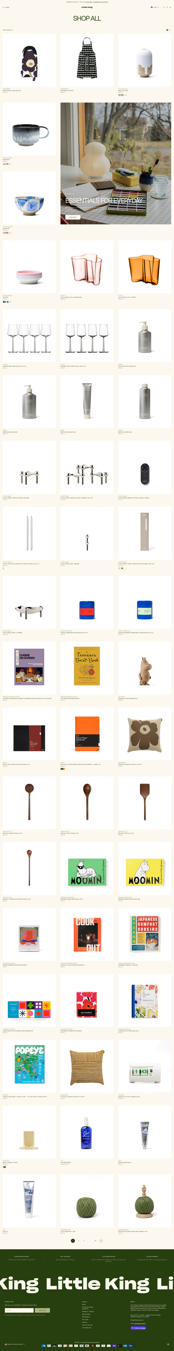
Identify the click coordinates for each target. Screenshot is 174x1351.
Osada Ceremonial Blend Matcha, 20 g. (74, 632)
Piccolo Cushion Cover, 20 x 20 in (72, 1096)
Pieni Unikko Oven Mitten (12, 90)
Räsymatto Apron (67, 90)
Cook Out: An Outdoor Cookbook (72, 965)
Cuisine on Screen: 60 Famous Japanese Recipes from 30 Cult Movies (27, 698)
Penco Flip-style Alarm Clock (129, 1096)
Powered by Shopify (93, 1342)
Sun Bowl (6, 228)
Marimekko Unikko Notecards (71, 1031)
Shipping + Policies (88, 1311)
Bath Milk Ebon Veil (125, 432)
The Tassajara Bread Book (70, 698)
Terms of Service (87, 1325)
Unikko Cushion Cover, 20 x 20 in (129, 764)
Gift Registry (86, 1317)
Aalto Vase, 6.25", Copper (127, 297)
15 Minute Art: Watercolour (128, 1031)
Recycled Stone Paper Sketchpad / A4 (16, 764)
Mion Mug (6, 159)
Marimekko (7, 89)
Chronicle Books (9, 963)
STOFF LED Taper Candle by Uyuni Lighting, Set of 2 (21, 564)
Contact (84, 1301)
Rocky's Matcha (66, 631)
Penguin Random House (11, 697)
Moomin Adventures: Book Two (72, 899)
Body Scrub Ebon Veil (68, 432)
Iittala (63, 295)
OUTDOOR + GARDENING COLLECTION (97, 2)
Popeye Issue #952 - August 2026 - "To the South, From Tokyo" (25, 1096)
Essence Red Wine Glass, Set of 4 (14, 366)
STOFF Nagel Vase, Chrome (70, 564)
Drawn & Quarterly (68, 897)
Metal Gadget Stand (10, 1162)
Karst (5, 762)
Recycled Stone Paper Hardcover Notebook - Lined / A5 (80, 764)
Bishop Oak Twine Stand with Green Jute (132, 1231)
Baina (120, 364)
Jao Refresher (66, 1162)
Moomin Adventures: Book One (129, 899)
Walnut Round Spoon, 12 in (12, 833)
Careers (84, 1322)
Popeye (5, 1095)
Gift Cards (85, 1319)
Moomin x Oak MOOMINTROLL (128, 698)
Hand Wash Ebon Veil (10, 432)
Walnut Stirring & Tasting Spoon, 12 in (16, 899)
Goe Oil (5, 1231)
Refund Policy (86, 1314)
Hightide (6, 1161)
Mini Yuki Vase (123, 90)
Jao (62, 1161)
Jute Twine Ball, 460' (68, 1231)
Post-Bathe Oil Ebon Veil (127, 366)
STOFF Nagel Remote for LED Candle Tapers (133, 498)
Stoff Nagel (7, 496)
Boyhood (121, 697)
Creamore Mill (66, 1230)
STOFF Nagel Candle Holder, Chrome (16, 498)
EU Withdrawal (86, 1327)
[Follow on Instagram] (168, 1344)
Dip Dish (5, 297)
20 (95, 1240)
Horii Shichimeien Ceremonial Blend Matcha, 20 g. (136, 632)
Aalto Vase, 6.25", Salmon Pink (71, 297)
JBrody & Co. (7, 831)
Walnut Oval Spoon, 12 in (69, 833)
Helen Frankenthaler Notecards (15, 965)
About (84, 1304)
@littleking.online (140, 1323)
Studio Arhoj (123, 89)
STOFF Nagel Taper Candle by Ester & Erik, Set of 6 (136, 564)
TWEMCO (121, 1095)
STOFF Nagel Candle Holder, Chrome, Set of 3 (77, 498)
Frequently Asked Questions (87, 1308)
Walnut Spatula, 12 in (126, 833)
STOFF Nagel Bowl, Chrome (12, 632)
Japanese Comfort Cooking (128, 965)
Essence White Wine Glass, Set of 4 (73, 366)
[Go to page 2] (101, 1241)
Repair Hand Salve (124, 1162)
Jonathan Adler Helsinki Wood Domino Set (18, 1031)
